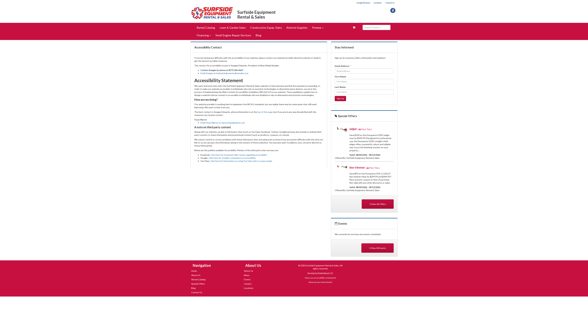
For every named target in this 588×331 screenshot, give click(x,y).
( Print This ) (365, 129)
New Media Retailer (324, 282)
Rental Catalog (206, 27)
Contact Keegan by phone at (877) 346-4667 (221, 70)
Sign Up (340, 98)
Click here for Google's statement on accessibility (232, 158)
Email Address (343, 66)
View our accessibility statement (320, 277)
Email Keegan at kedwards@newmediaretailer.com (224, 73)
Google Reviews (363, 3)
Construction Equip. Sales (266, 27)
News (246, 275)
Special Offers (198, 283)
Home (194, 271)
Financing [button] (203, 35)
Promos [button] (317, 27)
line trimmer (357, 167)
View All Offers (378, 204)
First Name (340, 76)
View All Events (378, 248)
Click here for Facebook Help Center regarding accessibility (239, 155)
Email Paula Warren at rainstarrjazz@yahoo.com (222, 122)
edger (353, 129)
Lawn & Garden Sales (233, 27)
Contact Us (389, 3)
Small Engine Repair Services (233, 35)
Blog (258, 35)
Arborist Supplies (296, 27)
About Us (195, 275)
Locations (378, 3)
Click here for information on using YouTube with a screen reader (241, 161)
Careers (248, 283)
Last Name (340, 87)
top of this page (265, 112)
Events (247, 279)
